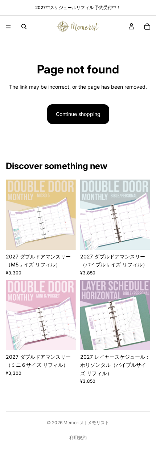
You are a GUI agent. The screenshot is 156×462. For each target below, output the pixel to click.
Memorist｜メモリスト (86, 422)
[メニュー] (8, 26)
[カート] (147, 27)
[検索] (24, 27)
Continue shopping (78, 114)
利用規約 (78, 437)
